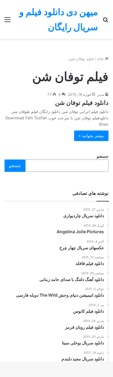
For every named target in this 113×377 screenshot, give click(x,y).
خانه (101, 58)
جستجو (102, 156)
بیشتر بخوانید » (91, 135)
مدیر (100, 94)
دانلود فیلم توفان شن (81, 102)
